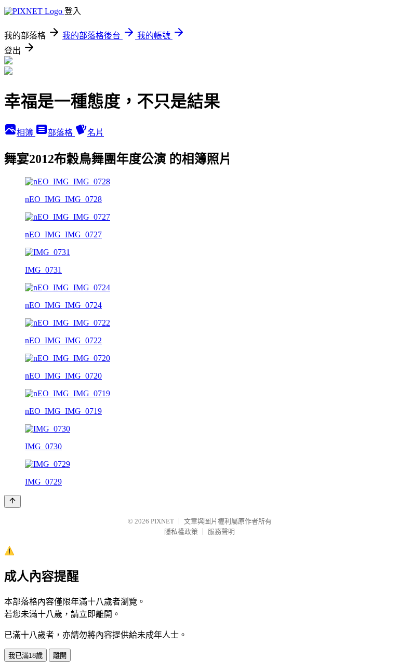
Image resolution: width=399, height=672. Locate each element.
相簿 (26, 132)
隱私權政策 (181, 531)
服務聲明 (221, 531)
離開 (59, 656)
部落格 (61, 132)
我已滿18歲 (25, 656)
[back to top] (12, 501)
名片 (95, 132)
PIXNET (162, 521)
